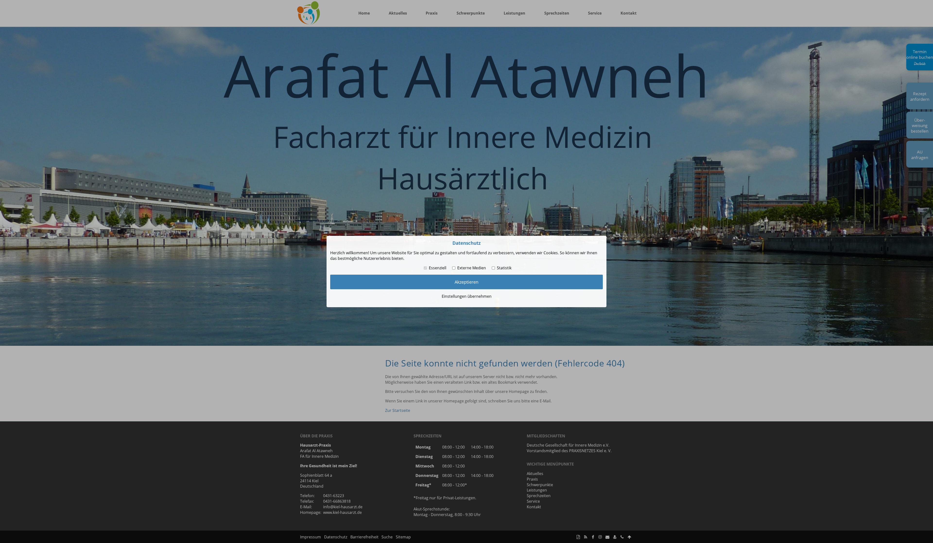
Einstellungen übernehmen (467, 296)
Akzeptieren (466, 282)
